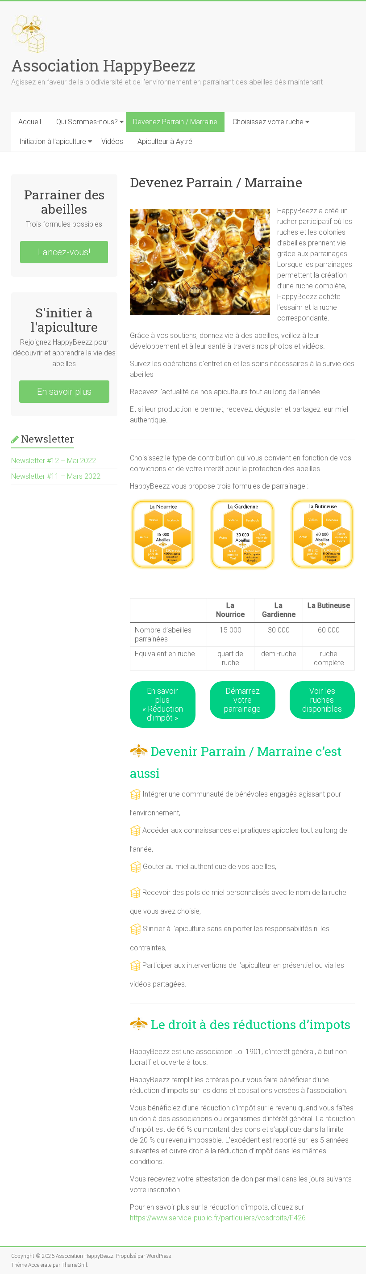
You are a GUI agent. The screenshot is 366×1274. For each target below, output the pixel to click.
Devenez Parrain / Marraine (175, 122)
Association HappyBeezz (103, 65)
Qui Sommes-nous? (87, 122)
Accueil (29, 122)
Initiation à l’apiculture (52, 141)
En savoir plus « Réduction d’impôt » (162, 704)
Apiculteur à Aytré (164, 141)
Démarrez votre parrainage (242, 699)
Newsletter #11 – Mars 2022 (55, 476)
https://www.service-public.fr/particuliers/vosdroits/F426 (218, 1218)
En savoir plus (64, 391)
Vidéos (112, 141)
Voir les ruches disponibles (322, 699)
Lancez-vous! (64, 252)
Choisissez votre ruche (268, 122)
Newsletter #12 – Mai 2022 (53, 460)
